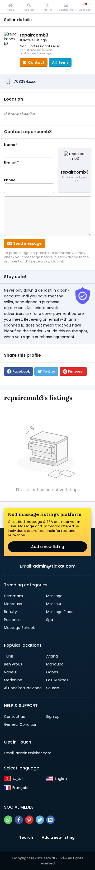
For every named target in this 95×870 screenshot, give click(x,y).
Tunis (9, 656)
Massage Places (60, 611)
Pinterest (76, 371)
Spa (49, 619)
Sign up (53, 716)
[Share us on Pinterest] (29, 819)
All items (60, 62)
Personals (12, 619)
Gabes (52, 672)
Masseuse (13, 603)
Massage (54, 596)
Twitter (49, 371)
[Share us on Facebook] (19, 819)
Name (10, 144)
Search (26, 837)
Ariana (52, 656)
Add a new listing (47, 546)
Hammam (13, 596)
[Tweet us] (40, 819)
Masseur (53, 603)
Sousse (52, 688)
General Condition (20, 724)
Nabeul (10, 672)
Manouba (55, 664)
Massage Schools (20, 627)
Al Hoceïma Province (23, 688)
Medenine (13, 680)
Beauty (10, 611)
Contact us (14, 716)
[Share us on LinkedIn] (50, 819)
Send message (27, 243)
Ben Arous (13, 664)
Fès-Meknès (57, 680)
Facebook (21, 371)
